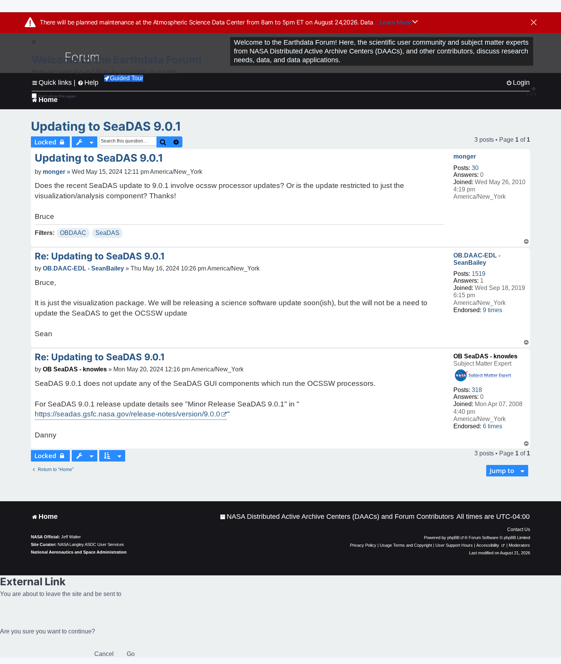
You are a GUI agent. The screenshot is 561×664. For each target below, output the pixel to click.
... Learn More (393, 22)
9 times (492, 310)
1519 (478, 273)
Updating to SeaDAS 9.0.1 (106, 126)
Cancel (104, 654)
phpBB (453, 537)
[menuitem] (337, 516)
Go (131, 654)
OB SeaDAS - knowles (485, 356)
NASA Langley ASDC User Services (91, 544)
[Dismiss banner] (534, 23)
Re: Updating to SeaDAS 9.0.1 (100, 256)
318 (477, 390)
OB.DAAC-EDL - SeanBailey (476, 259)
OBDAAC (73, 233)
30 (475, 168)
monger (464, 156)
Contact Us (518, 529)
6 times (492, 426)
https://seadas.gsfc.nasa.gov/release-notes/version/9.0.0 (127, 414)
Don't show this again (57, 96)
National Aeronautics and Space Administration (79, 552)
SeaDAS (107, 233)
